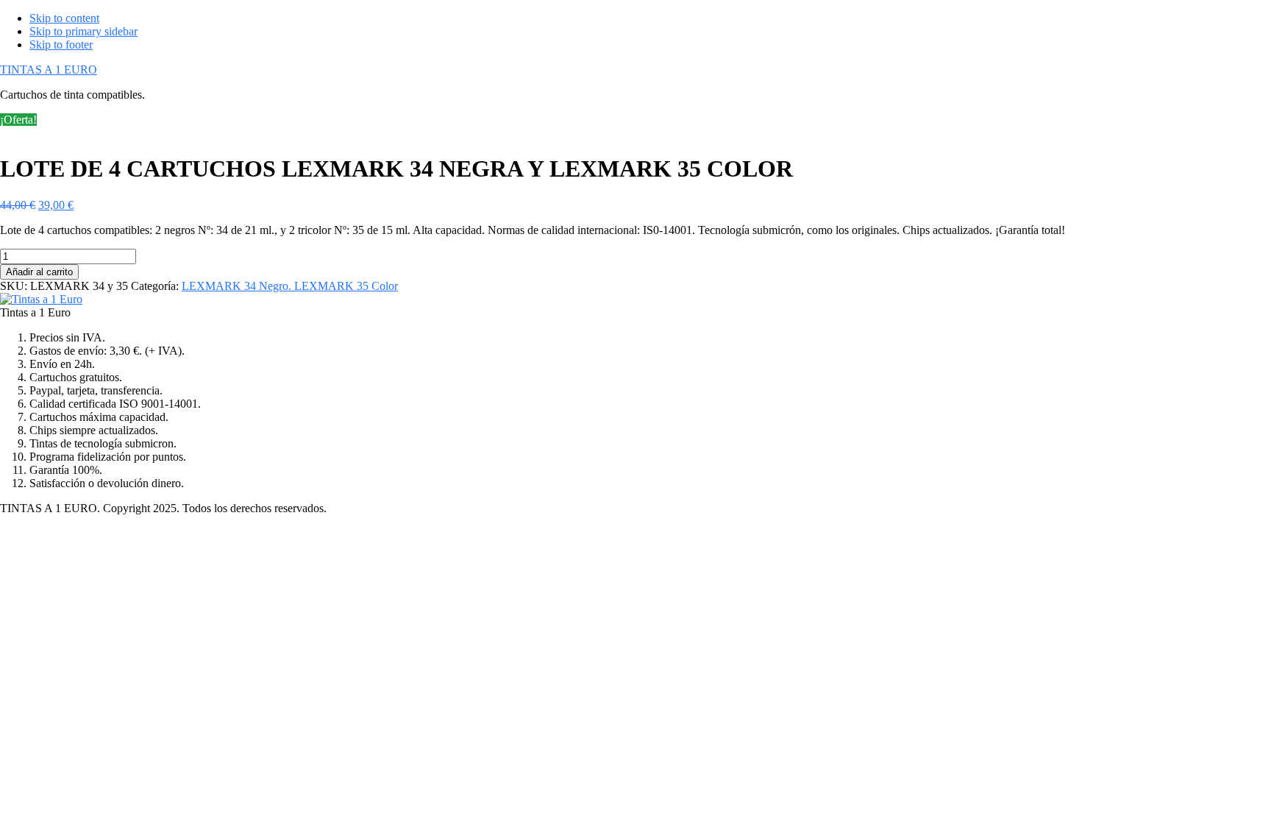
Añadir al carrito (39, 271)
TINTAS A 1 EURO (48, 69)
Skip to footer (61, 44)
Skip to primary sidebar (83, 31)
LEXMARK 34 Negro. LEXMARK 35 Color (290, 286)
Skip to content (64, 18)
